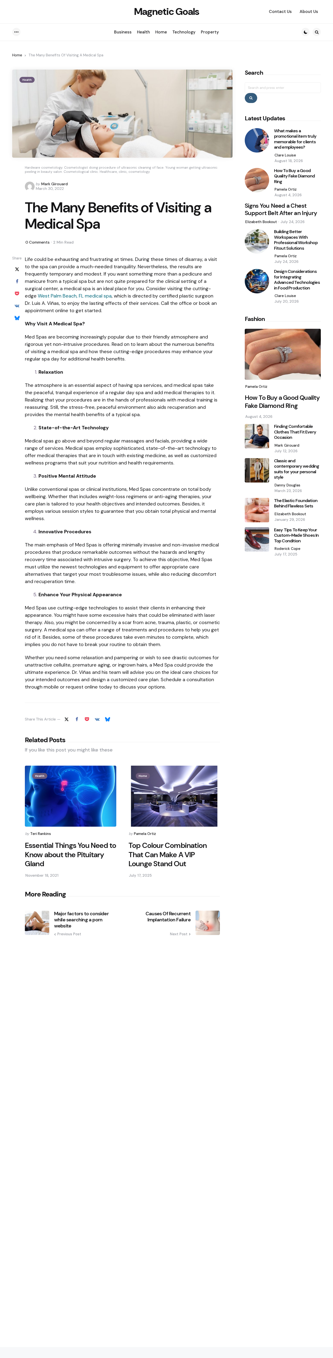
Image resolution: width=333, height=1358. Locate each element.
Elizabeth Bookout (261, 222)
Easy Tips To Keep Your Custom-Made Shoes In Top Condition (296, 535)
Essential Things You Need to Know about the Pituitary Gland (70, 854)
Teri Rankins (40, 833)
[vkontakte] (17, 305)
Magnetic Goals (166, 11)
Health (27, 80)
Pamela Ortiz (145, 833)
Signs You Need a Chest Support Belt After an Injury (281, 209)
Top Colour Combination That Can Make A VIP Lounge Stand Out (167, 854)
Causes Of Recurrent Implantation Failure (168, 917)
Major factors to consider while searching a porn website (81, 920)
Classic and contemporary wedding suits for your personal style (296, 469)
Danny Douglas (287, 485)
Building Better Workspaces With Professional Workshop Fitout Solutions (296, 240)
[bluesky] (17, 318)
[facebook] (17, 281)
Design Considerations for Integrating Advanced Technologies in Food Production (297, 280)
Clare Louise (285, 155)
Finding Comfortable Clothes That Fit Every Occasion (295, 432)
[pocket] (17, 293)
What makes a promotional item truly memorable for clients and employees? (295, 139)
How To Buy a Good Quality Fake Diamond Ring (294, 176)
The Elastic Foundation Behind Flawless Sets (295, 503)
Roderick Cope (287, 548)
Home (17, 55)
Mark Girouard (54, 183)
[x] (17, 269)
